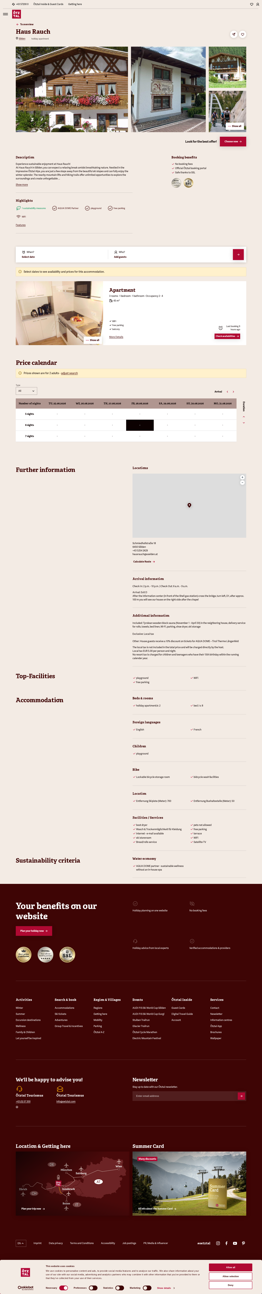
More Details (116, 337)
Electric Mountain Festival (147, 1038)
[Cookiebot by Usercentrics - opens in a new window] (25, 1288)
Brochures (216, 1032)
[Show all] (59, 344)
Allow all (230, 1267)
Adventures (61, 1020)
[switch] (93, 1287)
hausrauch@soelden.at (145, 554)
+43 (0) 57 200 (23, 1101)
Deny (230, 1285)
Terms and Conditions (82, 1243)
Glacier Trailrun (141, 1026)
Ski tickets (60, 1014)
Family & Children (25, 1032)
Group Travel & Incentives (69, 1026)
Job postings (129, 1243)
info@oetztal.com (66, 1101)
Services (216, 1000)
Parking (98, 1026)
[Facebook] (226, 1243)
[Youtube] (235, 1243)
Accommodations (64, 1007)
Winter (19, 1007)
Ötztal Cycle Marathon (145, 1032)
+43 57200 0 (22, 4)
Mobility (98, 1020)
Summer (20, 1014)
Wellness (21, 1026)
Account (176, 1020)
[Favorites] (251, 4)
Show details (164, 1288)
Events (138, 1000)
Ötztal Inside (181, 1000)
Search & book (65, 1000)
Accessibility (108, 1243)
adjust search (69, 373)
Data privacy (56, 1243)
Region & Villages (107, 1000)
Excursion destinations (28, 1020)
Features (21, 225)
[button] (189, 506)
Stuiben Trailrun (141, 1020)
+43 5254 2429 (140, 550)
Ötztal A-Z (99, 1032)
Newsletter (216, 1014)
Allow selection (231, 1276)
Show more (22, 184)
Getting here (75, 4)
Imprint (38, 1243)
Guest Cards (178, 1007)
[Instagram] (218, 1243)
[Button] (241, 1096)
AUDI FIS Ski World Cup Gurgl (148, 1014)
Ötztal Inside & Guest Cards (48, 4)
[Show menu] (5, 14)
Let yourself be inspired (28, 1038)
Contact (214, 1007)
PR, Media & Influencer (155, 1243)
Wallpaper (215, 1038)
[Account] (257, 4)
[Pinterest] (243, 1243)
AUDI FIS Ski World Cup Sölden (149, 1007)
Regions (98, 1007)
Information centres (221, 1020)
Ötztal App (216, 1026)
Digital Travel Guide (182, 1014)
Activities (24, 1000)
